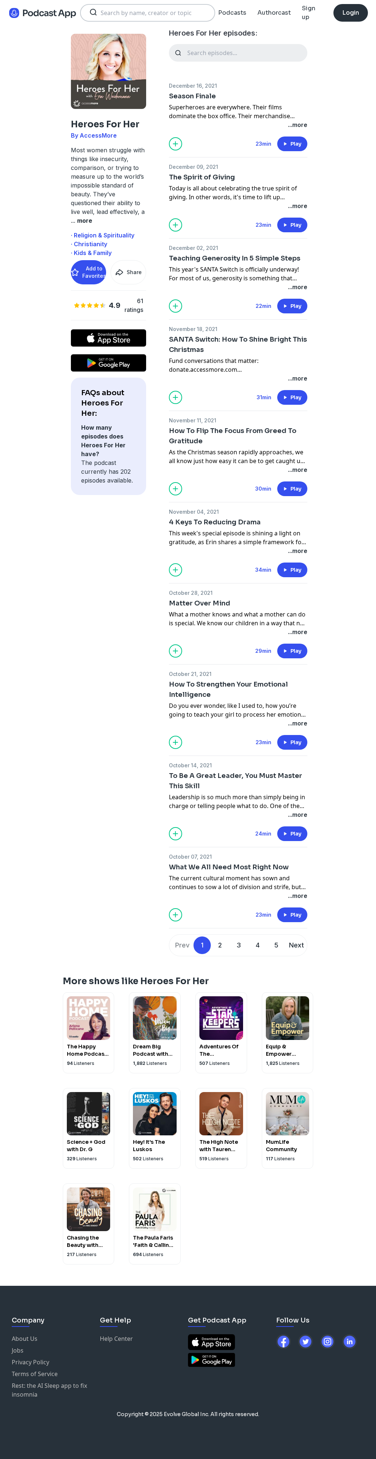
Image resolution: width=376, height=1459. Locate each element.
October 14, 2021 (190, 765)
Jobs (18, 1350)
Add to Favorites (94, 272)
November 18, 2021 (193, 329)
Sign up (308, 12)
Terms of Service (35, 1374)
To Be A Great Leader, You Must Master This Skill (235, 781)
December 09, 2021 (193, 167)
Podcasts (232, 13)
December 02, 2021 (193, 248)
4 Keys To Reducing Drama (215, 522)
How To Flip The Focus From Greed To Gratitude (232, 436)
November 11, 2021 (192, 420)
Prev (182, 945)
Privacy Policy (30, 1362)
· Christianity (89, 244)
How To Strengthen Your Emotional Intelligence (228, 689)
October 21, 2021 (190, 674)
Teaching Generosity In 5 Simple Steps (234, 258)
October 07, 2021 (190, 857)
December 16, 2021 (193, 86)
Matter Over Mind (199, 603)
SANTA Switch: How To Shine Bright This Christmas (238, 344)
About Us (24, 1339)
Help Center (116, 1339)
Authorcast (274, 13)
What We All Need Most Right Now (229, 867)
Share (134, 272)
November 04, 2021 (194, 512)
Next (296, 945)
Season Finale (192, 96)
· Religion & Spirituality (102, 235)
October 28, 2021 (191, 593)
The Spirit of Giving (202, 177)
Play (295, 144)
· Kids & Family (91, 252)
